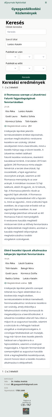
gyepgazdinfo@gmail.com (26, 384)
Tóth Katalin (31, 121)
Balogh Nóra (27, 268)
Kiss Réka (10, 111)
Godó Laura (11, 116)
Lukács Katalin (25, 111)
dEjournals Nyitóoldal (15, 2)
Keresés (26, 77)
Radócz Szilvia (28, 116)
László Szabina (25, 263)
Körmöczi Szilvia (13, 121)
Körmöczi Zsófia (29, 273)
